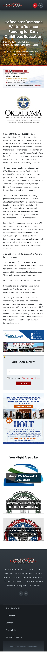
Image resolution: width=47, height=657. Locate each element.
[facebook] (21, 593)
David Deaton (12, 44)
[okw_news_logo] (13, 4)
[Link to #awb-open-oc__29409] (40, 5)
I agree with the (24, 378)
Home (6, 51)
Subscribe (23, 383)
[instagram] (26, 593)
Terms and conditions (31, 378)
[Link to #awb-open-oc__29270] (35, 5)
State (35, 44)
